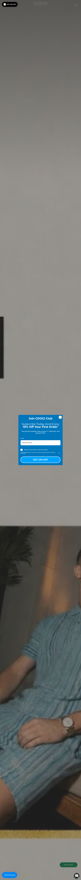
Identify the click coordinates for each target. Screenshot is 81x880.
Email (22, 438)
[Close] (60, 417)
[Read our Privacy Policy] (59, 453)
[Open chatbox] (76, 876)
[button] (10, 4)
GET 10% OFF (40, 459)
